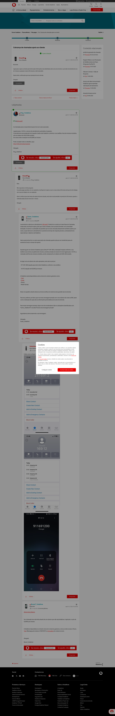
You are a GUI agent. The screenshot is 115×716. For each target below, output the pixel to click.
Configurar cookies (47, 370)
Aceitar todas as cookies (66, 370)
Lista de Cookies (43, 359)
